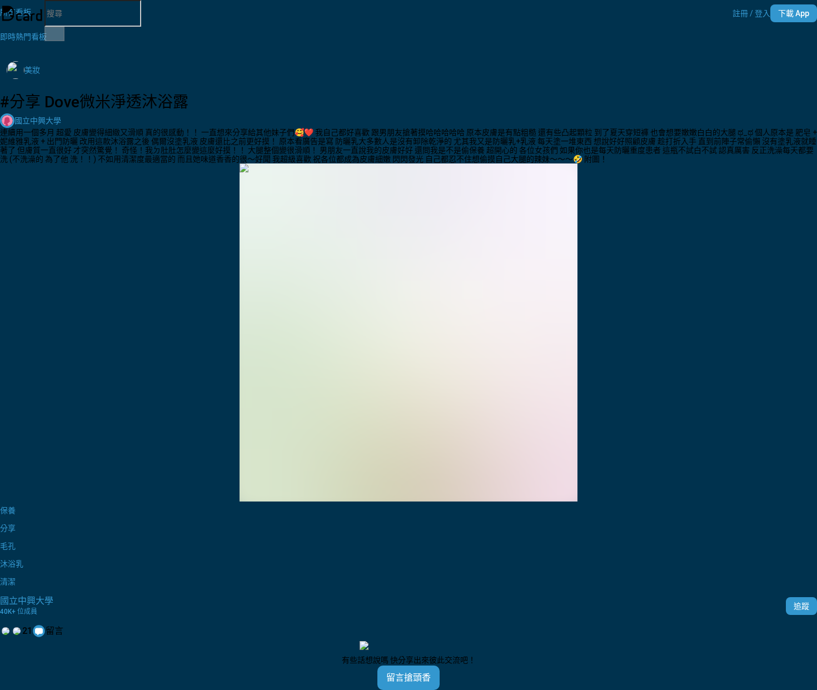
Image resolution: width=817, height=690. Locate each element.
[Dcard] (22, 13)
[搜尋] (54, 34)
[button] (751, 13)
